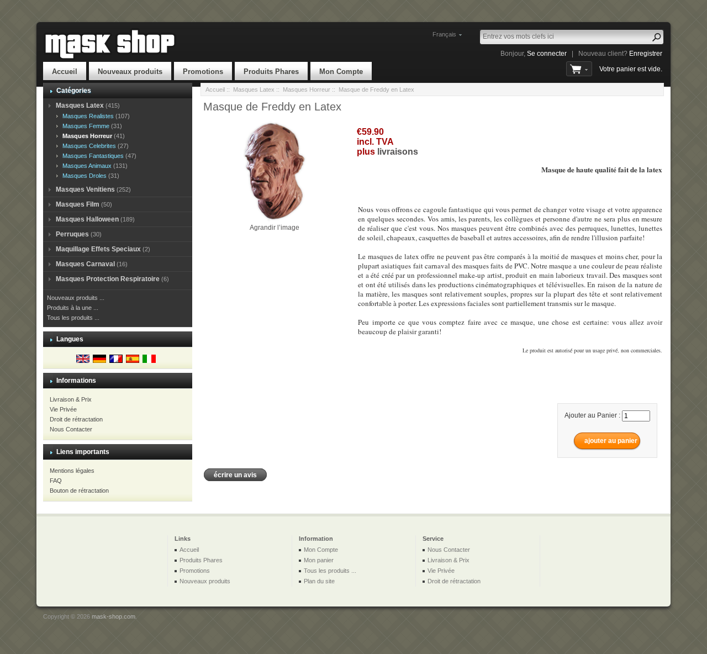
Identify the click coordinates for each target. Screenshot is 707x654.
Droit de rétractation (76, 419)
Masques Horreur (306, 89)
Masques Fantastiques (91, 155)
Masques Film (77, 204)
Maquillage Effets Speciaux (98, 249)
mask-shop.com (113, 616)
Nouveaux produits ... (75, 297)
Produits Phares (271, 71)
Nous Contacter (71, 429)
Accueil (64, 71)
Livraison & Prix (71, 399)
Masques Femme (84, 126)
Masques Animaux (85, 165)
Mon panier (319, 560)
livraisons (397, 151)
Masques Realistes (86, 116)
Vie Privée (63, 409)
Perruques (72, 234)
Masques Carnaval (85, 264)
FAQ (56, 480)
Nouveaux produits (130, 71)
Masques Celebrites (87, 146)
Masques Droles (83, 175)
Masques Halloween (87, 219)
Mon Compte (341, 71)
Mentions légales (72, 470)
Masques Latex (254, 89)
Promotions (203, 71)
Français (444, 34)
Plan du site (319, 581)
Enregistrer (645, 53)
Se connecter (547, 53)
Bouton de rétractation (79, 490)
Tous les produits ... (73, 317)
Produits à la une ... (72, 307)
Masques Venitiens (85, 189)
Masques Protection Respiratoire (108, 279)
